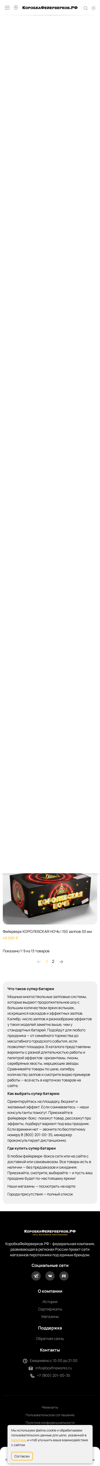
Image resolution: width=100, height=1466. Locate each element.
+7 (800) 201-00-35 (53, 1375)
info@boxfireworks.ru (53, 1367)
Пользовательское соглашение (50, 1415)
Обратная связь (50, 1338)
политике (18, 1440)
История (50, 1301)
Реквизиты (50, 1407)
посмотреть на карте (57, 1186)
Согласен (22, 1456)
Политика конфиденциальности (50, 1422)
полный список (60, 1194)
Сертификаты (50, 1309)
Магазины (50, 1316)
